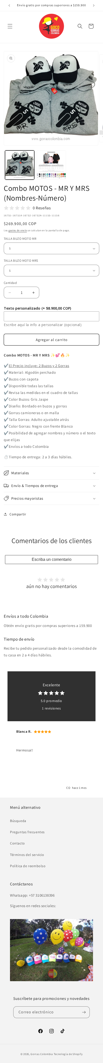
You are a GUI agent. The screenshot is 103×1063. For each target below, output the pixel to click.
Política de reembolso (28, 866)
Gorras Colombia (41, 1054)
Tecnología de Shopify (68, 1054)
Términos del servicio (27, 854)
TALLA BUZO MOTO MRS (21, 260)
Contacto (17, 843)
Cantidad (10, 283)
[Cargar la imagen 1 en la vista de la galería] (19, 165)
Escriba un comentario (52, 559)
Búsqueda (18, 821)
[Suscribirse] (84, 1012)
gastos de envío (17, 230)
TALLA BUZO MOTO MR (20, 238)
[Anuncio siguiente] (93, 5)
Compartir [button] (18, 514)
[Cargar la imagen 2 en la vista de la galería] (51, 165)
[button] (10, 26)
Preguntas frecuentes (27, 832)
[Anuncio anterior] (9, 5)
